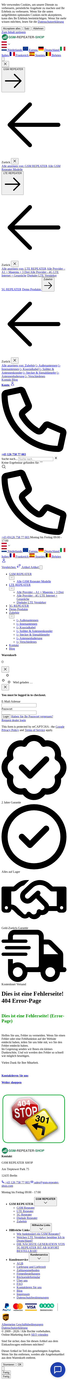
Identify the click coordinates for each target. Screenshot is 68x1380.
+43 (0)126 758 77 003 (16, 537)
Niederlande (15, 50)
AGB (20, 1263)
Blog (15, 379)
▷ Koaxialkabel (29, 369)
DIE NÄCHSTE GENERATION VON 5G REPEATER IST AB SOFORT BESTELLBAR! (41, 1247)
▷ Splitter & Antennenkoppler (35, 631)
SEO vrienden (39, 1334)
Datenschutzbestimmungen (33, 1297)
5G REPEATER (11, 289)
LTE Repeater (25, 1211)
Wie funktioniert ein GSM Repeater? (38, 1233)
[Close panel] (5, 687)
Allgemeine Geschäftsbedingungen (22, 1324)
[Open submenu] (11, 578)
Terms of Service (35, 730)
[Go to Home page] (23, 39)
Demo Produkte (32, 289)
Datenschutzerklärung (51, 21)
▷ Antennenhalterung (29, 638)
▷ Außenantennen (46, 365)
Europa (33, 50)
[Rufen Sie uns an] (34, 503)
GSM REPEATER (13, 69)
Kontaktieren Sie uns (15, 1075)
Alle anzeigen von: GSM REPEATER (24, 166)
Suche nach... (10, 458)
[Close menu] (5, 64)
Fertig (6, 1372)
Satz (26, 28)
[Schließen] (3, 1369)
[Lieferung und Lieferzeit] (6, 1321)
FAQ (20, 1283)
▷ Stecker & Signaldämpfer (39, 372)
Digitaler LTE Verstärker (42, 275)
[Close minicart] (5, 669)
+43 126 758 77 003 (17, 1182)
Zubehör (48, 279)
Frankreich (22, 55)
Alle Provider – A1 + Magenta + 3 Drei (40, 592)
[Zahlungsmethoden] (29, 1310)
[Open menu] (3, 59)
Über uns (22, 1280)
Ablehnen (38, 28)
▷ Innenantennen (27, 623)
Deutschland (52, 50)
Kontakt (7, 379)
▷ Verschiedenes (35, 376)
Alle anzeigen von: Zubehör (18, 365)
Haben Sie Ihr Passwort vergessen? (32, 716)
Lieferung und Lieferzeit (31, 1266)
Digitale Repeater (27, 1218)
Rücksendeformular (28, 1277)
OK (20, 1364)
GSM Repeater (26, 1207)
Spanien (40, 55)
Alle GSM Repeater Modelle (34, 581)
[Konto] (34, 561)
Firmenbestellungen (28, 1273)
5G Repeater (24, 1214)
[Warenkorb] (40, 567)
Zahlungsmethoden (28, 1270)
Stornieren (8, 1364)
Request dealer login (14, 720)
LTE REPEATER (12, 173)
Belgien (56, 55)
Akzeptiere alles (12, 28)
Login (6, 716)
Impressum (23, 1294)
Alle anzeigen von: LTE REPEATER (24, 268)
